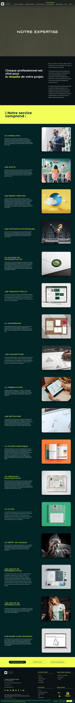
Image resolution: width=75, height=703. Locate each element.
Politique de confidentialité (19, 701)
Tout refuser (62, 701)
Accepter (69, 701)
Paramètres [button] (55, 701)
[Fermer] (73, 701)
